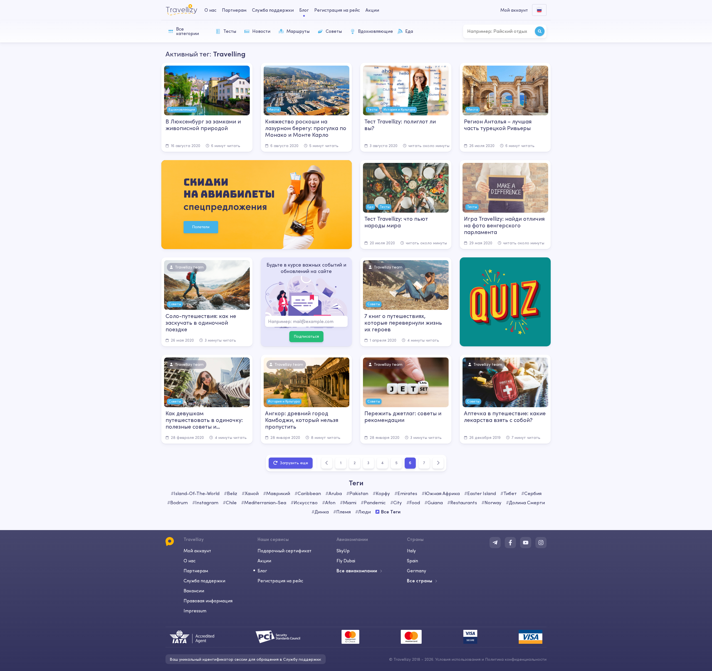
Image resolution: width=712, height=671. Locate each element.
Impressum (195, 610)
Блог (304, 10)
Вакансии (194, 590)
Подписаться (306, 336)
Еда (409, 31)
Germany (416, 570)
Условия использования (458, 659)
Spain (412, 560)
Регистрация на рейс (337, 10)
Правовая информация (208, 600)
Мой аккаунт (197, 550)
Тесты (229, 31)
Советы (334, 31)
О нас (210, 10)
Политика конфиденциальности (516, 659)
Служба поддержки (273, 10)
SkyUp (343, 550)
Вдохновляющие (375, 31)
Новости (261, 31)
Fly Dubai (346, 560)
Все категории (187, 31)
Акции (372, 10)
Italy (411, 550)
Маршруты (298, 31)
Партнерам (234, 10)
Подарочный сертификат (285, 550)
